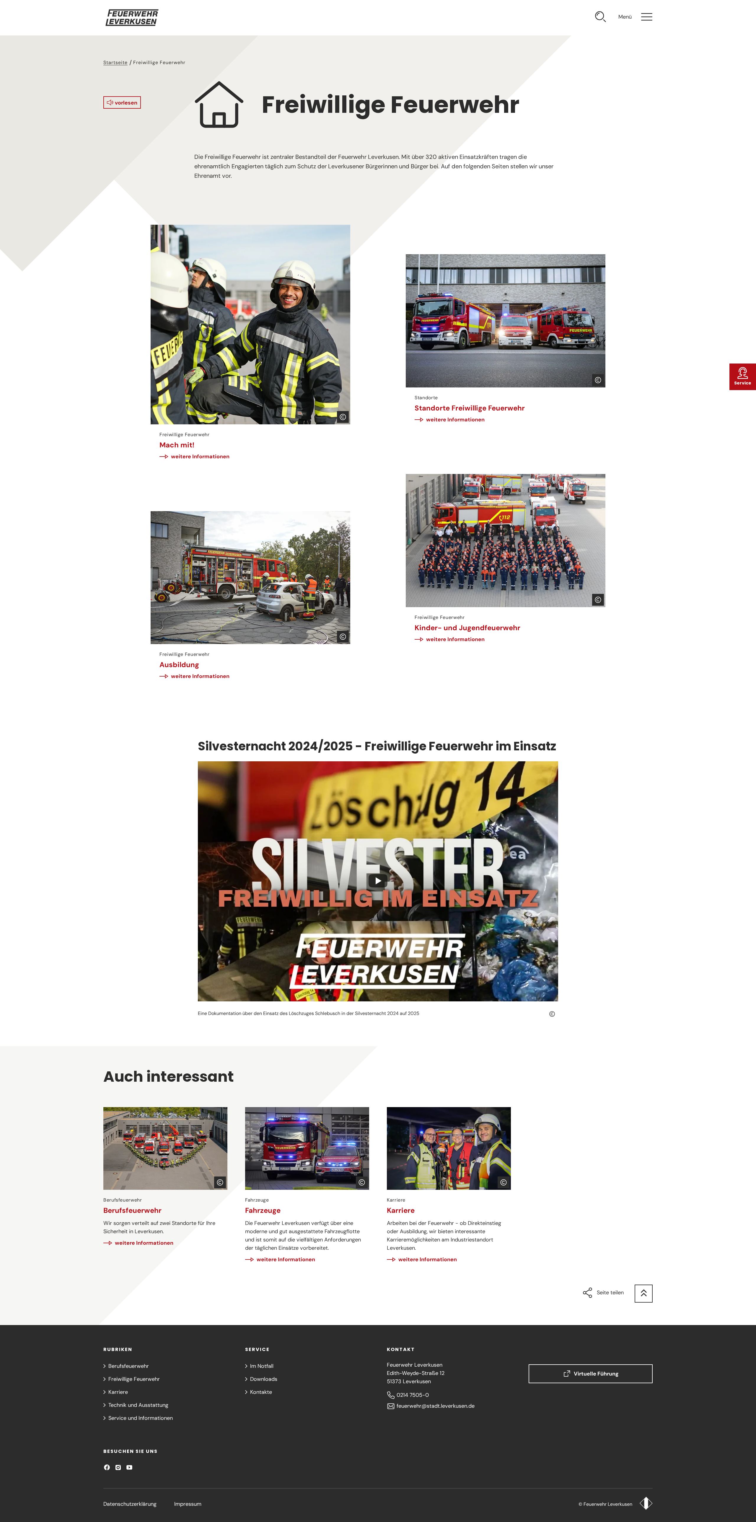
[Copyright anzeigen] (343, 417)
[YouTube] (129, 1467)
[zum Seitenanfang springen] (644, 1294)
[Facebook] (106, 1467)
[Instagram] (118, 1467)
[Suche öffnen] (601, 18)
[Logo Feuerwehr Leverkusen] (646, 1504)
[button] (122, 102)
